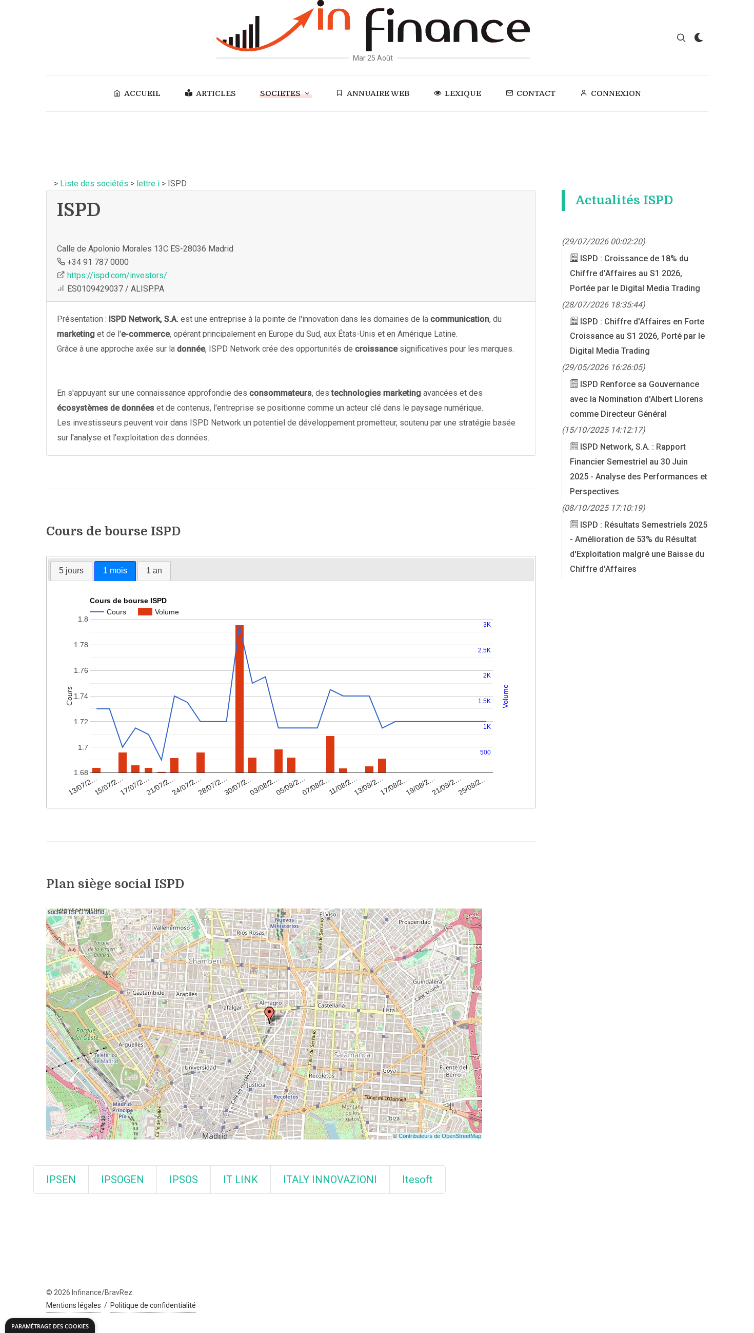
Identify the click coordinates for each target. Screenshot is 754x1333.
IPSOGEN (122, 1179)
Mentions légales (73, 1305)
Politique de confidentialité (153, 1305)
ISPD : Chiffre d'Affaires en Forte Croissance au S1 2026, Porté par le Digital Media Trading (637, 336)
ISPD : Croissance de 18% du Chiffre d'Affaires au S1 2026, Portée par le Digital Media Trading (635, 273)
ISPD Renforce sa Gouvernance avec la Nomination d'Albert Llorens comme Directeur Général (636, 399)
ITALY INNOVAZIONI (330, 1179)
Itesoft (417, 1179)
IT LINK (240, 1179)
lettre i (148, 183)
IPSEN (61, 1179)
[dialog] (50, 1325)
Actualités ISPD (624, 200)
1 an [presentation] (154, 570)
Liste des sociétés (94, 183)
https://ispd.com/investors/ (117, 275)
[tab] (71, 571)
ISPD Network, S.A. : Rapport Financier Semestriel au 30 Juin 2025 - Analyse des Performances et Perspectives (638, 469)
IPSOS (183, 1179)
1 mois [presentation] (115, 570)
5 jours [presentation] (71, 570)
